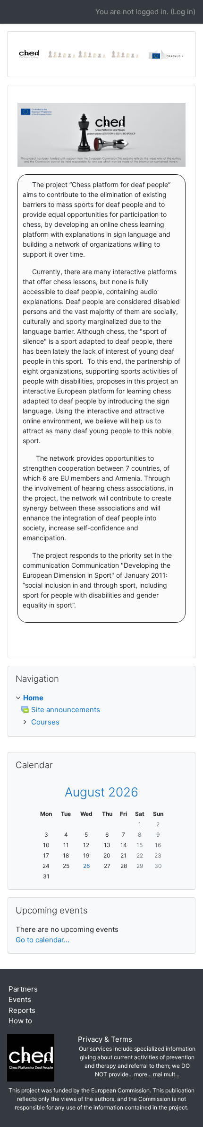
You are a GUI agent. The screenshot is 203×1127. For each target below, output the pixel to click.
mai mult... (166, 1074)
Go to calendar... (42, 939)
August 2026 (101, 792)
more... (143, 1074)
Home (33, 697)
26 (86, 865)
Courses (45, 721)
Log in (183, 11)
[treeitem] (101, 698)
